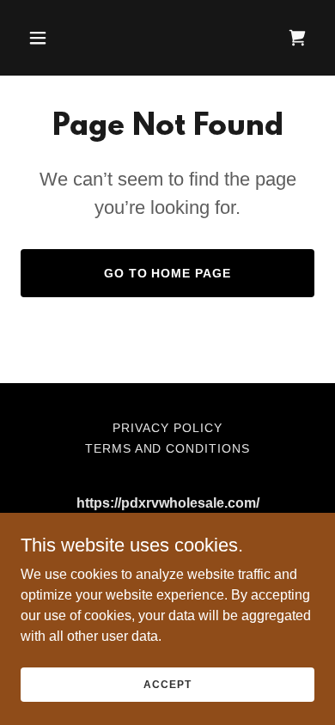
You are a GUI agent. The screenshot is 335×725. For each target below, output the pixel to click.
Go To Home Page (168, 273)
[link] (297, 38)
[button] (54, 38)
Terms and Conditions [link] (168, 448)
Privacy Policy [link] (167, 428)
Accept (167, 684)
